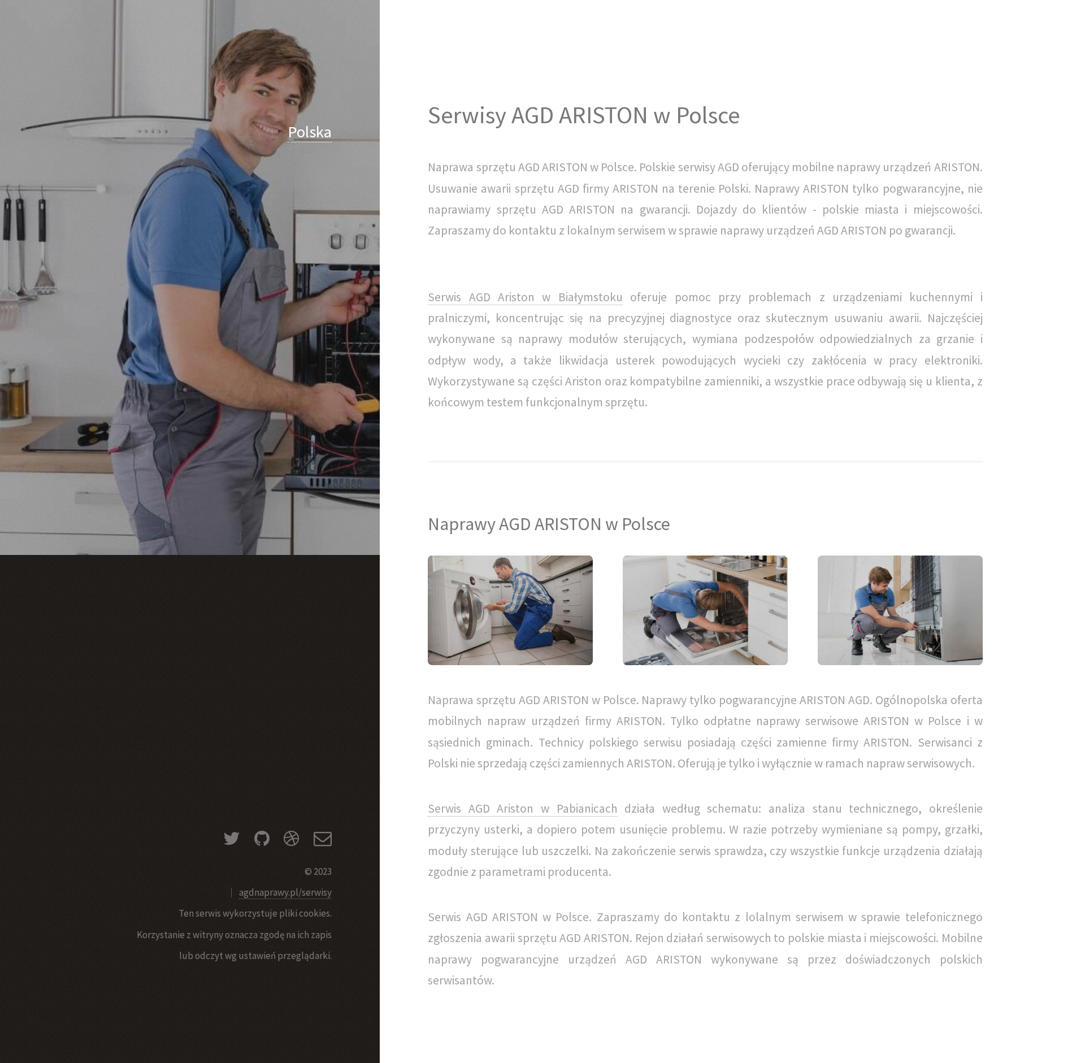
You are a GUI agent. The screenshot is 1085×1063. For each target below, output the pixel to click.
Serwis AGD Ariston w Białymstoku (525, 297)
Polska (310, 132)
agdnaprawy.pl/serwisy (285, 892)
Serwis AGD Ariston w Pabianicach (522, 808)
